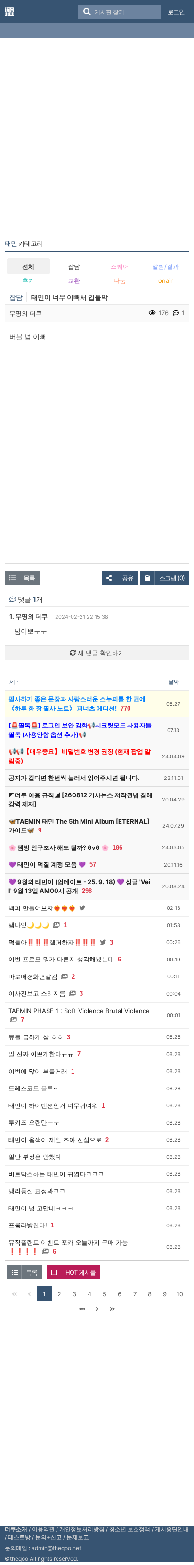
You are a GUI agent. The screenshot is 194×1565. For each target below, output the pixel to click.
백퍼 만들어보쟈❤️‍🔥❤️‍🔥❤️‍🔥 (42, 908)
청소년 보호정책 (129, 1529)
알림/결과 (165, 266)
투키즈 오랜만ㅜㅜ (33, 1122)
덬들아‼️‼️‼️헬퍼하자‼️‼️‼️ (52, 942)
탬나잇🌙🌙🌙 (28, 925)
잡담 (74, 266)
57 (92, 864)
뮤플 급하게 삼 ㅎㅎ (35, 1037)
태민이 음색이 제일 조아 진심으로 (55, 1139)
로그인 (176, 11)
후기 (28, 280)
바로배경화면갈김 (32, 976)
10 (180, 1294)
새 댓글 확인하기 (100, 653)
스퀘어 (120, 266)
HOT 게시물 (80, 1272)
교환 (74, 280)
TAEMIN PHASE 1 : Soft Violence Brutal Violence (79, 1010)
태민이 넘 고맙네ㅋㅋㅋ (40, 1208)
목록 (29, 578)
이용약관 (43, 1529)
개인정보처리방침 (82, 1529)
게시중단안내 (172, 1529)
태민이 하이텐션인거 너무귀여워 (53, 1105)
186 (117, 847)
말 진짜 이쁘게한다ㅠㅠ (40, 1054)
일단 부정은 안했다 (34, 1156)
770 (125, 708)
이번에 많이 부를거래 (37, 1071)
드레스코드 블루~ (32, 1088)
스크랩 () (172, 578)
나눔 (119, 280)
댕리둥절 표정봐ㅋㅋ (36, 1191)
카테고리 (24, 243)
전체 (28, 266)
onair (165, 280)
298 (87, 890)
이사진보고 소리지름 (36, 993)
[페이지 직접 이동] (81, 1308)
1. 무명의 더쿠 (28, 616)
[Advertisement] (97, 140)
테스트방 (19, 1537)
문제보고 (77, 1537)
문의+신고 (48, 1537)
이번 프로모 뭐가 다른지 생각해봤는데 (61, 959)
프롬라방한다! (27, 1225)
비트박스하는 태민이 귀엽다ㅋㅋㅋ (56, 1174)
